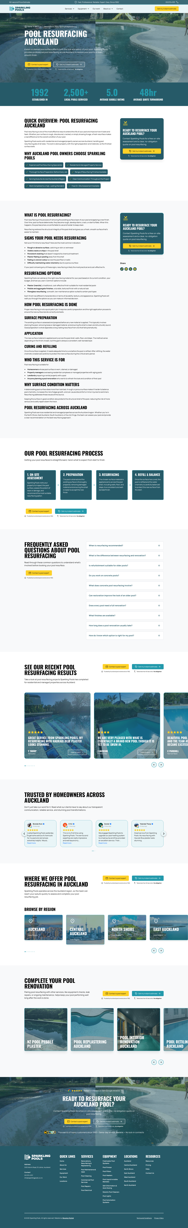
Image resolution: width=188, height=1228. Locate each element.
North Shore (128, 1169)
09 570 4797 (28, 1175)
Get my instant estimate (166, 9)
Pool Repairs (86, 1186)
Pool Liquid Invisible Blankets (110, 1180)
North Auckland (130, 1185)
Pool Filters (107, 1171)
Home (62, 1161)
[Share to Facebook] (135, 269)
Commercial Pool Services (87, 1181)
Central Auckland (130, 1165)
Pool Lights (107, 1196)
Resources (150, 1161)
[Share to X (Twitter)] (130, 269)
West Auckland (129, 1177)
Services (63, 1169)
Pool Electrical (86, 1190)
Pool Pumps (107, 1167)
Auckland (127, 1161)
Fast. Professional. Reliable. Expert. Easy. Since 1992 (98, 2)
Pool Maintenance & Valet (88, 1171)
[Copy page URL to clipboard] (122, 269)
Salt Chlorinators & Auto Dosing (110, 1187)
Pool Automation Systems (109, 1201)
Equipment (64, 1173)
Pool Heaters (107, 1175)
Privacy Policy (159, 1218)
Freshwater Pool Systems (109, 1162)
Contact (120, 9)
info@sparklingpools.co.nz (33, 1178)
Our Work (63, 1177)
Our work (96, 9)
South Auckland (130, 1181)
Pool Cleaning (86, 1176)
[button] (69, 9)
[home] (19, 9)
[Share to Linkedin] (126, 269)
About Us (63, 1165)
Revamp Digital (68, 1218)
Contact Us (150, 1173)
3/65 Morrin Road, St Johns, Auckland (37, 1167)
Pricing (148, 1165)
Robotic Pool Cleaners (111, 1192)
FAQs (147, 1169)
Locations (63, 1181)
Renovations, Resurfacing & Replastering (86, 1163)
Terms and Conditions (144, 1218)
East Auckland (129, 1173)
